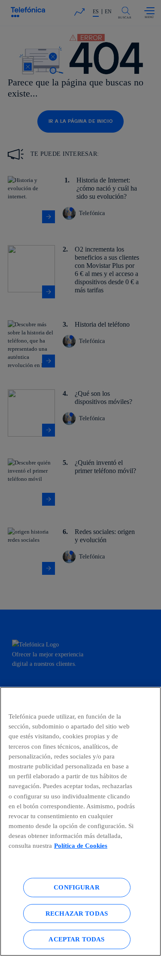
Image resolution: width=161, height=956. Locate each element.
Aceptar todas (76, 939)
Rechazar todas (77, 913)
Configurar (77, 887)
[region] (80, 821)
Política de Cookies (80, 845)
